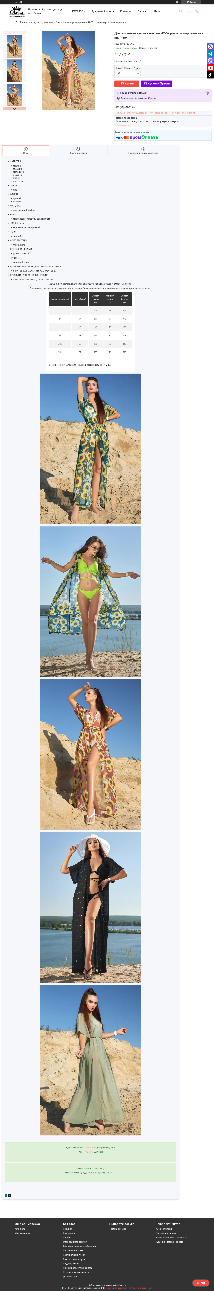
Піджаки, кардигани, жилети (77, 1268)
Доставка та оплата (166, 1233)
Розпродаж (69, 1233)
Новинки (67, 1229)
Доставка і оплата (103, 11)
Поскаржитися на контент (115, 1288)
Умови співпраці (164, 1229)
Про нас (142, 11)
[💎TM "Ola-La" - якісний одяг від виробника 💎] (17, 11)
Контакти (125, 11)
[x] (9, 1196)
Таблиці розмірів (118, 1229)
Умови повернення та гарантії (171, 1237)
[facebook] (6, 1196)
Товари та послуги (29, 22)
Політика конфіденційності (141, 1288)
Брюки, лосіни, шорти (74, 1259)
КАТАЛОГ (77, 11)
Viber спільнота (22, 1233)
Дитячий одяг (70, 1276)
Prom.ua (122, 1285)
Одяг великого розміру (75, 1242)
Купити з (153, 83)
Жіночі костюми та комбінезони (79, 1246)
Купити (129, 83)
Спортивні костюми (73, 1250)
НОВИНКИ (89, 1152)
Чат (203, 1283)
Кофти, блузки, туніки (74, 1255)
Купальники (47, 22)
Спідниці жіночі (71, 1263)
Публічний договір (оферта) (170, 1242)
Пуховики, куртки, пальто (76, 1272)
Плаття (66, 1237)
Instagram (20, 1229)
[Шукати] (181, 11)
